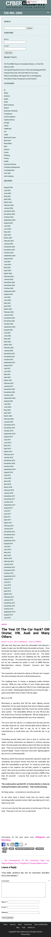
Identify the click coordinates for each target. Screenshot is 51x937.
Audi (5, 848)
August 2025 (8, 223)
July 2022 (7, 333)
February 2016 (9, 561)
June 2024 (7, 264)
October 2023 (8, 288)
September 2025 (9, 220)
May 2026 (7, 196)
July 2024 (7, 261)
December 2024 (9, 247)
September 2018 (9, 469)
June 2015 (7, 585)
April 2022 (7, 342)
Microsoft (7, 140)
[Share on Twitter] (8, 844)
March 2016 (8, 558)
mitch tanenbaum (20, 642)
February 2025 (9, 241)
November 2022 (9, 321)
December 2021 (9, 353)
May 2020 (7, 410)
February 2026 (9, 205)
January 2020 (8, 422)
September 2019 (9, 434)
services (13, 924)
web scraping (8, 176)
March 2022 (8, 345)
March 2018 (8, 487)
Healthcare (7, 129)
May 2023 (7, 303)
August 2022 (8, 330)
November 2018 (9, 463)
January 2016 (8, 564)
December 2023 (9, 282)
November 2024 (9, 250)
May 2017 (7, 517)
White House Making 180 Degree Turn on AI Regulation (22, 76)
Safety (6, 161)
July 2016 (7, 546)
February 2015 (9, 597)
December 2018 (9, 460)
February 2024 (9, 276)
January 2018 (8, 493)
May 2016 (7, 552)
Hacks (6, 126)
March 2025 (8, 238)
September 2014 (9, 612)
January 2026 (8, 208)
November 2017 (9, 499)
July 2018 (7, 475)
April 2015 (7, 591)
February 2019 (9, 454)
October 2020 (8, 395)
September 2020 (9, 398)
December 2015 (9, 567)
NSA (5, 146)
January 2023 (8, 315)
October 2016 (8, 537)
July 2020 (7, 404)
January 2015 (8, 600)
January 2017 (8, 529)
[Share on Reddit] (12, 844)
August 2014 (8, 615)
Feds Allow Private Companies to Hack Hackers (20, 79)
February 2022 (9, 348)
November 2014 (9, 606)
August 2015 (8, 579)
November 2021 (9, 356)
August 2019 (8, 437)
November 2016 (9, 535)
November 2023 (9, 285)
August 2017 (8, 508)
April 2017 (7, 520)
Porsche (40, 848)
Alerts (6, 93)
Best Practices (9, 105)
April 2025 (7, 235)
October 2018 (8, 466)
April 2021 (7, 377)
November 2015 (9, 570)
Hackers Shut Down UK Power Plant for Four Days (21, 73)
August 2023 (8, 294)
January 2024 (8, 279)
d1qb (23, 927)
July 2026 (7, 190)
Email (4, 907)
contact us (31, 927)
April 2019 (7, 448)
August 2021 (8, 365)
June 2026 (7, 193)
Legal (6, 134)
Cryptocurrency (9, 120)
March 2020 (8, 416)
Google (6, 123)
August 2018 (8, 472)
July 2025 (7, 226)
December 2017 (9, 496)
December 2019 (9, 425)
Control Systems (9, 117)
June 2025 (7, 229)
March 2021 (8, 380)
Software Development (12, 167)
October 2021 (8, 359)
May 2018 (7, 481)
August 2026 (8, 187)
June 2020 (7, 407)
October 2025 (8, 217)
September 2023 (9, 291)
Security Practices (10, 164)
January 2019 (8, 457)
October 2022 (8, 324)
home (5, 924)
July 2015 (7, 582)
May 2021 (7, 374)
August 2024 (8, 259)
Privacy (6, 158)
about (20, 924)
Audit (6, 102)
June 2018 (7, 478)
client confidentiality (40, 924)
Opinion (6, 149)
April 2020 (7, 413)
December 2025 (9, 211)
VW (5, 851)
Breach (6, 108)
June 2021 (7, 371)
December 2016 (9, 532)
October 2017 (8, 502)
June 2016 (7, 549)
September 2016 (9, 540)
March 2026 (8, 202)
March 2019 (8, 451)
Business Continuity (10, 111)
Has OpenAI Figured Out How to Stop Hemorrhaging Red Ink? (25, 70)
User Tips (7, 173)
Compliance (8, 114)
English (33, 2)
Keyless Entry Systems (24, 848)
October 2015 (8, 573)
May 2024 (7, 267)
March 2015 (8, 594)
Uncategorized (9, 170)
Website (5, 912)
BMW (11, 848)
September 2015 (9, 576)
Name (4, 902)
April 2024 (7, 270)
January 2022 (8, 351)
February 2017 (9, 526)
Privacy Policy (25, 934)
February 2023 (9, 312)
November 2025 (9, 214)
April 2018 (7, 484)
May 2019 (7, 445)
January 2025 (8, 244)
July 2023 (7, 297)
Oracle (6, 152)
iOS (5, 131)
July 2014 (7, 618)
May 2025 (7, 232)
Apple (6, 99)
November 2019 (9, 428)
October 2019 (8, 431)
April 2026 (7, 199)
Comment (25, 881)
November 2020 (9, 392)
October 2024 (8, 253)
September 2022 (9, 327)
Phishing (7, 155)
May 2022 (7, 339)
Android (7, 96)
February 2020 (9, 419)
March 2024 (8, 273)
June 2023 (7, 300)
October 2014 (8, 609)
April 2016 (7, 555)
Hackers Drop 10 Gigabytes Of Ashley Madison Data (27, 863)
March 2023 (8, 309)
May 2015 (7, 588)
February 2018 (9, 490)
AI (4, 90)
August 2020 (8, 401)
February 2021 (9, 383)
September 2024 (9, 256)
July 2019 (7, 440)
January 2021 (8, 386)
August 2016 (8, 543)
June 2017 (7, 514)
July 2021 (7, 368)
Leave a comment (35, 642)
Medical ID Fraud (10, 137)
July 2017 (7, 511)
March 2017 (8, 523)
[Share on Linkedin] (17, 844)
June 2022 (7, 336)
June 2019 (7, 443)
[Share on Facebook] (3, 844)
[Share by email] (21, 844)
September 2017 (9, 505)
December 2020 (9, 389)
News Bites (8, 143)
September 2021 (9, 362)
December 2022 (9, 318)
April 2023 (7, 306)
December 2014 (9, 603)
